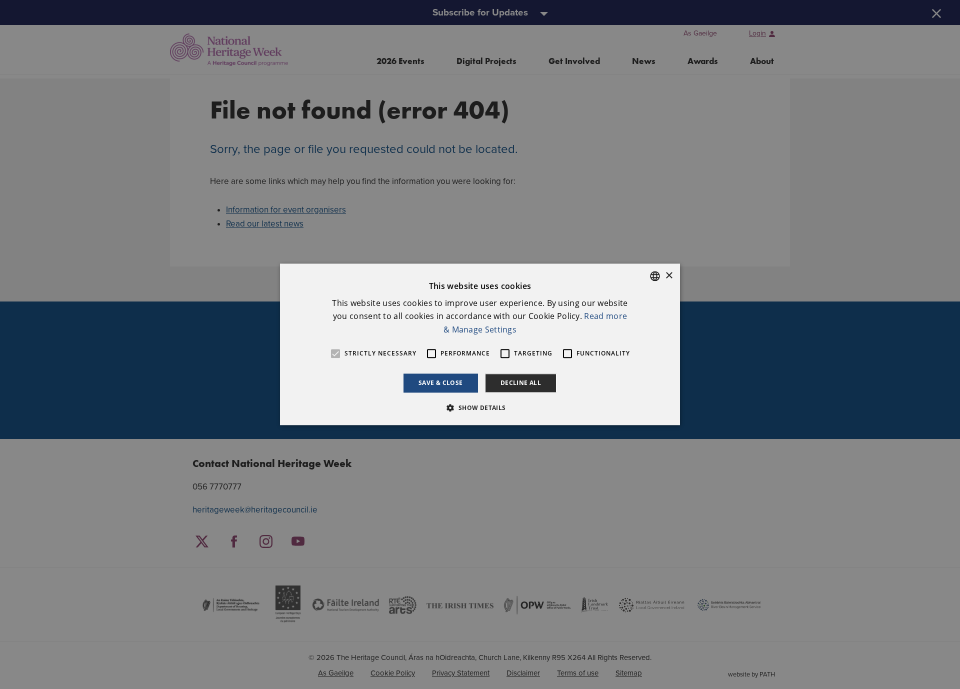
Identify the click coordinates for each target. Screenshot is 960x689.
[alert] (480, 344)
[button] (480, 408)
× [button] (668, 276)
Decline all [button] (520, 382)
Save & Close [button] (440, 382)
